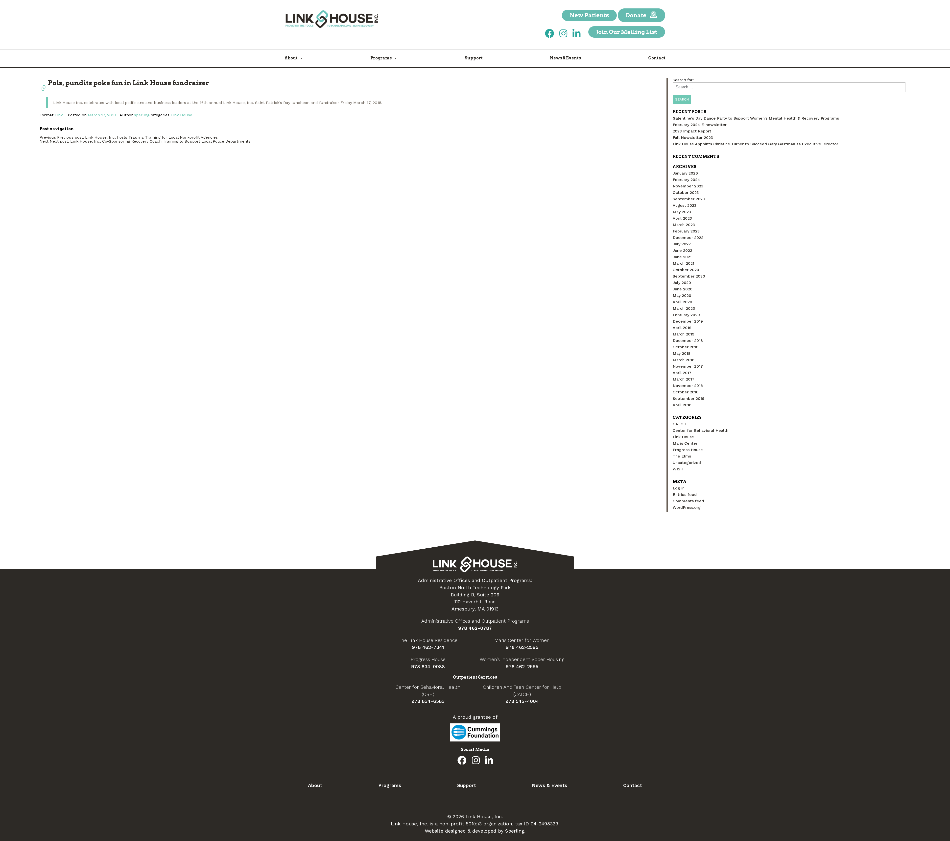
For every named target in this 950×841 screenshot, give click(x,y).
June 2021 (682, 257)
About (291, 58)
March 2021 (683, 263)
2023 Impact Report (692, 131)
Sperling (514, 831)
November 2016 (688, 385)
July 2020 (682, 282)
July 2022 (682, 244)
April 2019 (682, 327)
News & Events (565, 58)
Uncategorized (687, 462)
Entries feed (685, 494)
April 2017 (682, 372)
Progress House (688, 449)
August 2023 (684, 205)
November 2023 (688, 186)
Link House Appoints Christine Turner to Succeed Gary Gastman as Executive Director (755, 144)
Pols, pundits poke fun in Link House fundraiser (128, 83)
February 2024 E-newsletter (700, 124)
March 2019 (683, 334)
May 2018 (681, 353)
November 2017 (688, 366)
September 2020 (689, 276)
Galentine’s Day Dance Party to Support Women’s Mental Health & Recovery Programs (756, 118)
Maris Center (685, 443)
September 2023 (689, 199)
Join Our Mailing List (626, 31)
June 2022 (682, 250)
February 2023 (686, 231)
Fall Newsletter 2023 (693, 137)
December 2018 (688, 340)
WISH (678, 469)
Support (474, 58)
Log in (679, 488)
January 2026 (685, 173)
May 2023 (682, 211)
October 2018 (685, 347)
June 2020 (682, 289)
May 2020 (682, 295)
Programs (381, 58)
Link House (181, 115)
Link (59, 115)
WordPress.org (687, 507)
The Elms (682, 456)
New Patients (589, 15)
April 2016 (682, 405)
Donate (636, 15)
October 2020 (686, 269)
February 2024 (686, 179)
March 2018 (683, 359)
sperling (141, 115)
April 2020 (682, 302)
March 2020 (684, 308)
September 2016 (688, 398)
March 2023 (684, 224)
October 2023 (686, 192)
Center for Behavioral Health (700, 430)
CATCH (679, 424)
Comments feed (688, 501)
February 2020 (686, 314)
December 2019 (688, 321)
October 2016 (685, 392)
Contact (656, 58)
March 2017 (683, 379)
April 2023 (682, 218)
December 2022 (688, 237)
